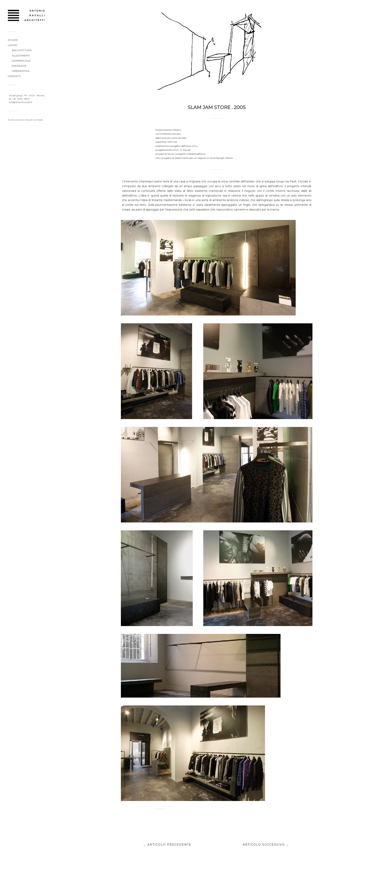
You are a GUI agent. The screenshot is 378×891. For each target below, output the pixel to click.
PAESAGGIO (19, 65)
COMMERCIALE (21, 60)
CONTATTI (14, 76)
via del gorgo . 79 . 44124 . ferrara (26, 95)
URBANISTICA (21, 71)
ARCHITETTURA (22, 50)
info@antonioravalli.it (20, 102)
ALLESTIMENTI (21, 55)
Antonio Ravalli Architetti (29, 120)
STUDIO (13, 40)
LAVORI (13, 45)
